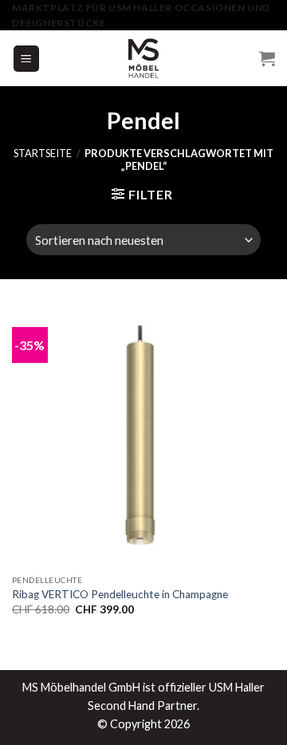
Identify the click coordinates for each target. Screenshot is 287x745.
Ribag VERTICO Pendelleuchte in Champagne (120, 594)
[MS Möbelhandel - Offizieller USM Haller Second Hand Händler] (143, 58)
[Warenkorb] (267, 58)
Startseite (43, 153)
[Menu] (27, 58)
